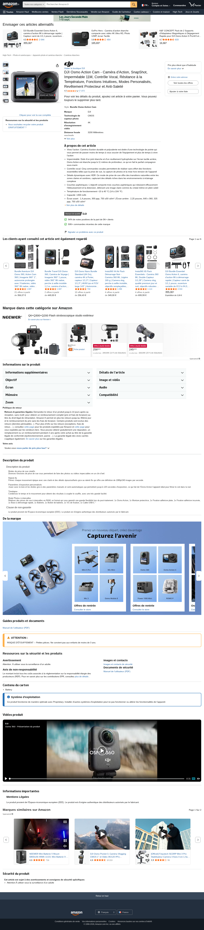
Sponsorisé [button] (194, 359)
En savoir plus (32, 439)
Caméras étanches (71, 55)
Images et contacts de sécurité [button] (117, 664)
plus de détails (82, 676)
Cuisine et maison (161, 12)
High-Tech (177, 12)
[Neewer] (35, 340)
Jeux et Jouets (192, 12)
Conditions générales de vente (67, 921)
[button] (8, 12)
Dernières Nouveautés (77, 12)
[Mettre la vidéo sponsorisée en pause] (65, 840)
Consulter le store (82, 609)
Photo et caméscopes (22, 55)
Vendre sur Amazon (100, 12)
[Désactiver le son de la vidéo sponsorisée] (65, 846)
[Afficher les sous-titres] (65, 822)
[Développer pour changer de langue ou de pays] (148, 5)
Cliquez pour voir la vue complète (35, 115)
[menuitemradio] (193, 778)
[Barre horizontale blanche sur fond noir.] (12, 317)
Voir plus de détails (75, 205)
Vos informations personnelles (94, 921)
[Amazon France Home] (76, 913)
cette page (29, 427)
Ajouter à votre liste (179, 91)
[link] (44, 43)
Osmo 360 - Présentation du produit (22, 726)
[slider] (96, 778)
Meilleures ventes (40, 12)
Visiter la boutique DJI (74, 68)
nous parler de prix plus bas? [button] (32, 448)
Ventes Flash (57, 12)
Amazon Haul (22, 12)
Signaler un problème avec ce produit (85, 232)
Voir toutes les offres (183, 83)
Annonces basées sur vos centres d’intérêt (135, 921)
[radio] (6, 65)
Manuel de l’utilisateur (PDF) (16, 628)
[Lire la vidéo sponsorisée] (102, 834)
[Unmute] (198, 778)
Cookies (112, 921)
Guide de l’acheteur (121, 12)
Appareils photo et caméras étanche (47, 55)
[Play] (5, 778)
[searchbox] (87, 4)
